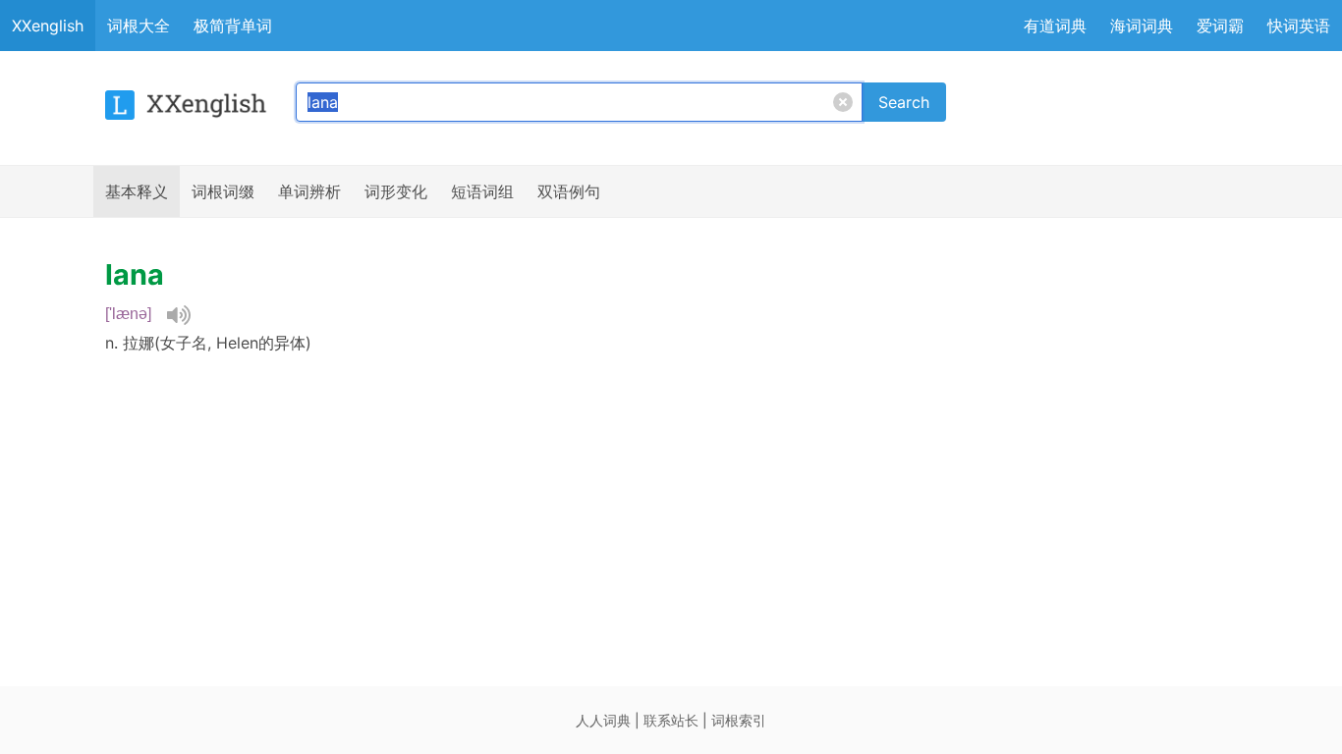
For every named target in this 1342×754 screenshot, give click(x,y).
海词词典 (1141, 25)
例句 (568, 191)
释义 (136, 191)
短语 (482, 191)
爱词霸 (1220, 25)
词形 (395, 191)
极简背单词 (233, 25)
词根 (223, 191)
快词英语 (1298, 25)
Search (903, 102)
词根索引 (738, 720)
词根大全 (138, 25)
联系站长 (671, 720)
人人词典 (603, 720)
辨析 (309, 191)
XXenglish (48, 25)
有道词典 (1055, 25)
